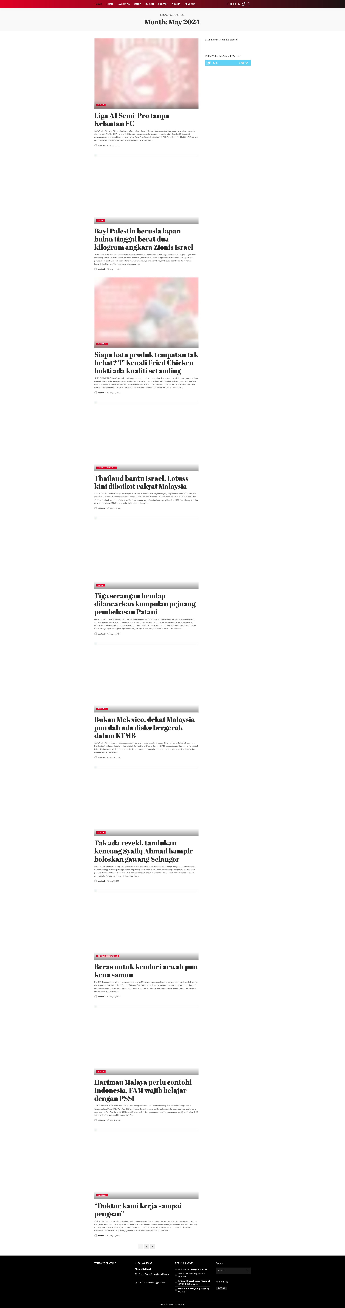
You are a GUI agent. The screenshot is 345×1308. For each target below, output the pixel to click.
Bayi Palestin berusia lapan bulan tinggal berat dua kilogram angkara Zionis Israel (143, 239)
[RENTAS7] (98, 4)
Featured (222, 1288)
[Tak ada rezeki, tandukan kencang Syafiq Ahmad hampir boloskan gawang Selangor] (146, 800)
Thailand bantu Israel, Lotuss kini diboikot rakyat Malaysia (141, 482)
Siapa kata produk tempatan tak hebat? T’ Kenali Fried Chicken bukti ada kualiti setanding (146, 362)
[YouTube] (234, 4)
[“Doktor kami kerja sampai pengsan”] (146, 1163)
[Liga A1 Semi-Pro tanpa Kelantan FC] (146, 73)
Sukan (101, 105)
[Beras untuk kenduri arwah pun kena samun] (146, 924)
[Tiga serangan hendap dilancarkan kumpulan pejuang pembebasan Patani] (146, 552)
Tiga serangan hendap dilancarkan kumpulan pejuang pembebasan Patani (145, 603)
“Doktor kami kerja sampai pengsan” (138, 1209)
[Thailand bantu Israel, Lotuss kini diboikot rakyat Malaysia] (146, 436)
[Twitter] (231, 4)
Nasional (102, 344)
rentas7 (101, 145)
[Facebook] (228, 4)
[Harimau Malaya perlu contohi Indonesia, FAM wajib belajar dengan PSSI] (146, 1039)
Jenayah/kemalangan (108, 956)
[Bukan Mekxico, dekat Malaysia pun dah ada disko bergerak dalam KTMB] (146, 677)
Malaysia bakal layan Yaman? (192, 1269)
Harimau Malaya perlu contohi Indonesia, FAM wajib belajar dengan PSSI (143, 1090)
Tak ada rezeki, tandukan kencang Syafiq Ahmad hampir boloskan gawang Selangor (143, 851)
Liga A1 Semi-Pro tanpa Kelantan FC (131, 119)
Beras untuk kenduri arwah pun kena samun (145, 970)
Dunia (100, 220)
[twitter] (228, 63)
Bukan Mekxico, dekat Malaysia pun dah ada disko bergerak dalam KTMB (144, 727)
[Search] (248, 4)
